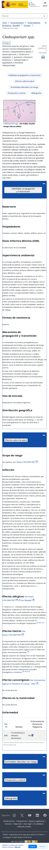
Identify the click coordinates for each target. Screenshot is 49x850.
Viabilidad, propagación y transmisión (24, 75)
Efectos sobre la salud (24, 81)
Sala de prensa (8, 821)
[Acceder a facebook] (45, 816)
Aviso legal (27, 824)
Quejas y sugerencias (36, 821)
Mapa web (17, 824)
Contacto (8, 824)
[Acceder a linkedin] (37, 816)
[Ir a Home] (21, 4)
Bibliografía (36, 93)
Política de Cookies (24, 826)
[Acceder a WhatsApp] (14, 816)
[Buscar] (44, 16)
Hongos (6, 43)
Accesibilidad (38, 824)
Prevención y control (16, 93)
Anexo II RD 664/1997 (25, 462)
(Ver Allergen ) (28, 600)
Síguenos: (6, 815)
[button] (45, 4)
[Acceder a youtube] (29, 816)
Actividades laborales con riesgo (24, 87)
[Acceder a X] (22, 816)
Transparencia (21, 821)
